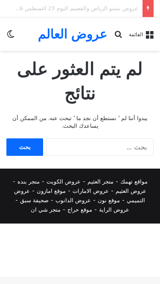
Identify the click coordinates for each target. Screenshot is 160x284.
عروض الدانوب (73, 200)
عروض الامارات (91, 191)
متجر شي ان (46, 210)
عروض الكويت (64, 181)
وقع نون (107, 200)
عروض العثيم (131, 191)
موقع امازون (51, 191)
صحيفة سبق (34, 200)
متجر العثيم (100, 181)
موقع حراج (79, 210)
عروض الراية (114, 210)
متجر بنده (28, 181)
